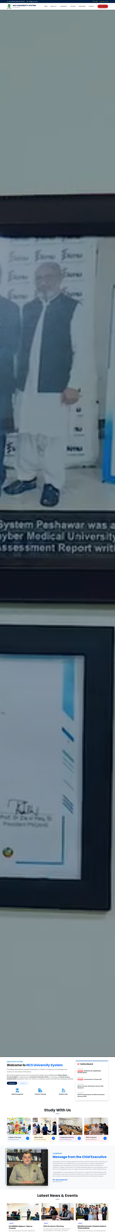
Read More (12, 1083)
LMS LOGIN (105, 1)
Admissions (82, 6)
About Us (53, 6)
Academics (63, 6)
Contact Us (23, 1083)
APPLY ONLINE (103, 6)
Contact (91, 6)
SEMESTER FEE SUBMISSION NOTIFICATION (89, 1071)
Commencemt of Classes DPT (90, 1079)
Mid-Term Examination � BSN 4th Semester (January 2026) (91, 1095)
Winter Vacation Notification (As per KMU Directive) (90, 1087)
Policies (73, 6)
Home (45, 6)
